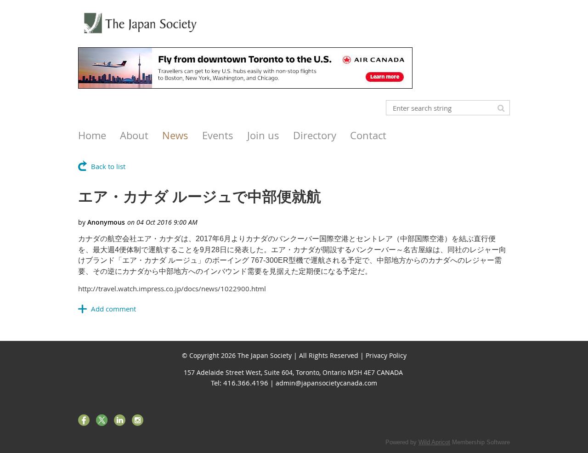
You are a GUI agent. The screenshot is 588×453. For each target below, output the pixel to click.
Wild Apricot (434, 442)
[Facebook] (84, 420)
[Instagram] (137, 420)
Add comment (113, 308)
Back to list (108, 166)
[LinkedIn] (119, 420)
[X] (101, 420)
